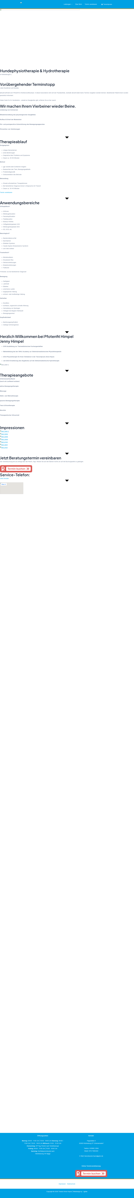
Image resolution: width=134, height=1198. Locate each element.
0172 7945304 (93, 1151)
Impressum (62, 1184)
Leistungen (67, 4)
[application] (71, 4)
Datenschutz (71, 1184)
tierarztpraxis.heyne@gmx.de (93, 1156)
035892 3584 (94, 1148)
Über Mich (78, 4)
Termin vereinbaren (91, 4)
